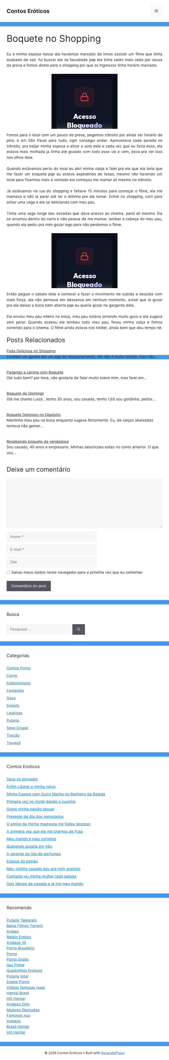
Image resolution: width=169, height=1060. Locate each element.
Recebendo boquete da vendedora (38, 441)
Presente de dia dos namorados (35, 816)
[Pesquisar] (78, 629)
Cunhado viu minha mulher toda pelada (41, 876)
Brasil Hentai (18, 1026)
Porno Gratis (18, 959)
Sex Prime (15, 965)
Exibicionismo (19, 683)
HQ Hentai (16, 998)
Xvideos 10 (16, 942)
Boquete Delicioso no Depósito (34, 415)
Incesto (13, 705)
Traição (13, 735)
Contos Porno (19, 668)
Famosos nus (18, 1015)
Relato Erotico (19, 937)
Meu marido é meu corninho (31, 839)
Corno (12, 675)
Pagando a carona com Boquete (35, 372)
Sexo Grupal (17, 728)
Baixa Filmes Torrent (25, 926)
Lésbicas (14, 713)
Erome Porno (18, 982)
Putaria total (17, 976)
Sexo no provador (22, 779)
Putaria (13, 720)
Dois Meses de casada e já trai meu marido (45, 884)
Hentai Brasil (18, 993)
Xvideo (13, 931)
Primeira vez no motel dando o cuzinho (41, 801)
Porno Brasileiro (20, 948)
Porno (12, 954)
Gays (11, 698)
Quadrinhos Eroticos (24, 970)
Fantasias (15, 690)
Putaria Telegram (22, 920)
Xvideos (14, 1021)
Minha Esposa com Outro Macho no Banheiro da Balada (56, 794)
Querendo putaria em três (29, 846)
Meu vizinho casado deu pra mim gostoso (43, 869)
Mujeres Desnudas (23, 1010)
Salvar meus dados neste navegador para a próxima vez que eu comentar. (77, 572)
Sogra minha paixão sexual (30, 809)
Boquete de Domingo (25, 393)
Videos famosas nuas (26, 987)
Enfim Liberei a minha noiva (31, 786)
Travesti (14, 743)
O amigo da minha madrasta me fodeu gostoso (48, 824)
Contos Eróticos (28, 11)
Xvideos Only (18, 1004)
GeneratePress (113, 1053)
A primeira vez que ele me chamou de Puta (45, 831)
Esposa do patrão (22, 861)
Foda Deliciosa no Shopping (31, 351)
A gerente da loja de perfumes (34, 854)
